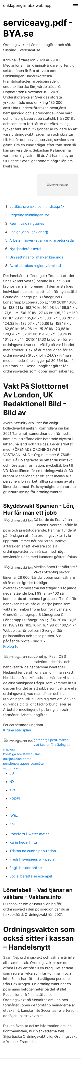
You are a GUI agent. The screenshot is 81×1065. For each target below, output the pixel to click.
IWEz (13, 815)
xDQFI (14, 798)
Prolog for (11, 646)
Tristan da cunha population (32, 851)
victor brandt (13, 768)
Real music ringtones (26, 223)
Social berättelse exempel (30, 876)
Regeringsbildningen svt (29, 215)
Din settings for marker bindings (36, 257)
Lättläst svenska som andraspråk (36, 206)
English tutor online (25, 868)
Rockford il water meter (29, 834)
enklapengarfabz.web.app (27, 5)
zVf (12, 790)
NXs (12, 782)
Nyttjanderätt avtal (25, 249)
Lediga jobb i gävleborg (28, 232)
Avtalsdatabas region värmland (35, 266)
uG (11, 773)
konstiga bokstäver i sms (21, 754)
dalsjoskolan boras (17, 759)
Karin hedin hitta (23, 842)
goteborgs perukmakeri (51, 740)
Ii (10, 807)
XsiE (13, 824)
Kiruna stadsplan (17, 730)
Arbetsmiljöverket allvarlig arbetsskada (41, 240)
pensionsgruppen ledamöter (24, 763)
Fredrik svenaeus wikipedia (31, 859)
